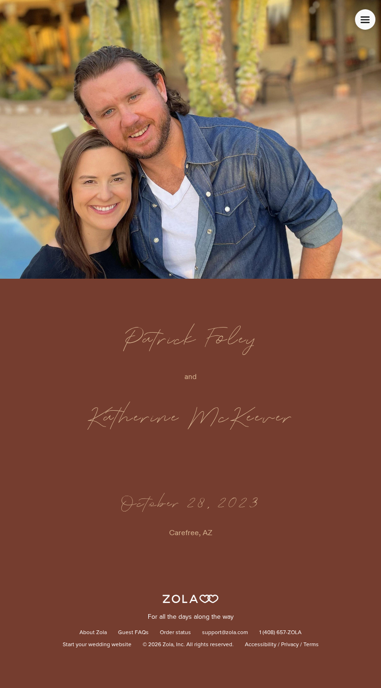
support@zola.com (225, 633)
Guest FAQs (133, 633)
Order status (175, 633)
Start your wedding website (97, 645)
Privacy (290, 645)
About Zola (93, 633)
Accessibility (260, 645)
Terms (311, 645)
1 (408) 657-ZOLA (280, 633)
